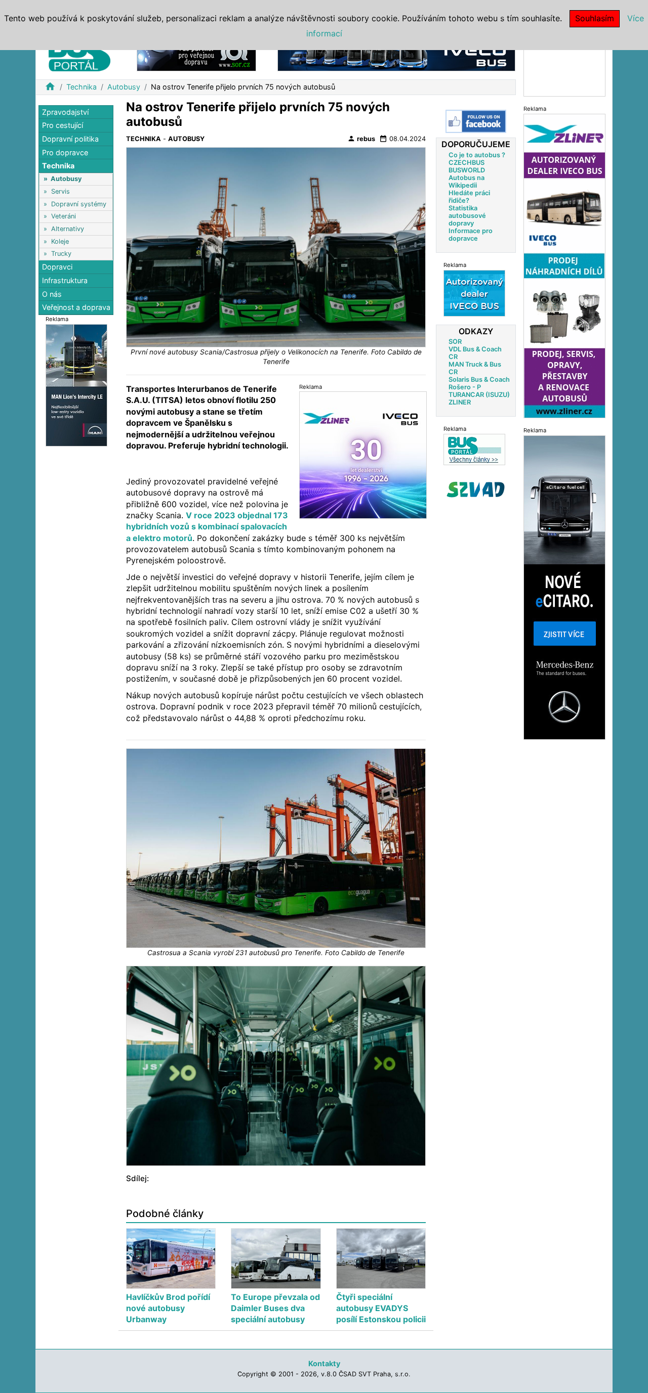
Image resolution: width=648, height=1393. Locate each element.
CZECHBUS (466, 162)
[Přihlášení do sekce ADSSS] (476, 489)
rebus (361, 138)
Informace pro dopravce (471, 234)
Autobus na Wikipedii (466, 181)
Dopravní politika (70, 138)
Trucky (61, 253)
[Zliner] (564, 265)
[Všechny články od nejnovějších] (474, 449)
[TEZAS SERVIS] (474, 292)
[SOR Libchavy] (196, 55)
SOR (455, 341)
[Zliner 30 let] (363, 454)
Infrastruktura (65, 280)
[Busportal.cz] (79, 53)
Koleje (60, 241)
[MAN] (76, 384)
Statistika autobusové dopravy (467, 215)
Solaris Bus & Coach (479, 379)
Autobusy (123, 86)
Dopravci (57, 267)
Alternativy (67, 229)
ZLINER (460, 402)
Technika (81, 86)
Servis (60, 191)
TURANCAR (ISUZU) (479, 394)
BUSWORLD (467, 169)
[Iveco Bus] (396, 55)
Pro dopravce (65, 152)
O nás (52, 294)
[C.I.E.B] (564, 67)
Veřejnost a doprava (76, 307)
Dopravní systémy (78, 204)
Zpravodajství (65, 112)
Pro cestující (62, 125)
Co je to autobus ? (477, 154)
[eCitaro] (564, 587)
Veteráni (63, 216)
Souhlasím (594, 18)
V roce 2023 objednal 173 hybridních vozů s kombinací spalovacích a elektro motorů (207, 526)
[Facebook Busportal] (476, 121)
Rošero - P (465, 386)
